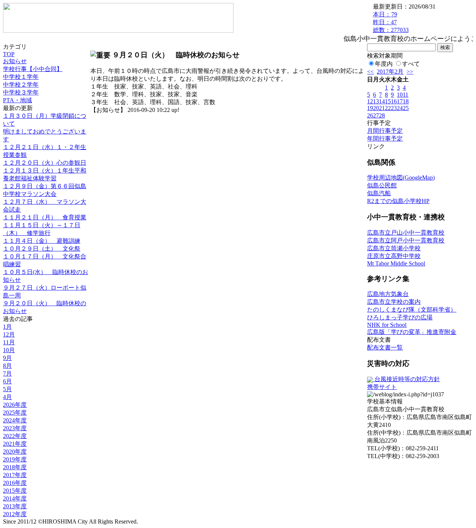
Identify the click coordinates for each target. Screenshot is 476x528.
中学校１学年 (21, 77)
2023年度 (15, 428)
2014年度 (15, 498)
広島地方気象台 (388, 294)
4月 (7, 397)
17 (400, 101)
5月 (7, 389)
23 (394, 108)
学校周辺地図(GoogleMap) (401, 177)
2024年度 (15, 420)
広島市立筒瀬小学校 (394, 248)
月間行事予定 (385, 131)
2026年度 (15, 405)
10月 (9, 350)
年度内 (384, 64)
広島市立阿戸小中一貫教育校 (405, 240)
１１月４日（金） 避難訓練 (41, 241)
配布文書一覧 (385, 347)
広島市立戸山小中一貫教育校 (405, 232)
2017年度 (15, 475)
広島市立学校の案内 (394, 302)
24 (400, 108)
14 (382, 101)
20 (376, 108)
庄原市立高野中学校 (394, 256)
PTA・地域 (17, 100)
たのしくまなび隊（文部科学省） (411, 309)
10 (400, 94)
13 (376, 101)
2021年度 (15, 444)
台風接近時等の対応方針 (406, 379)
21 (382, 108)
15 (388, 101)
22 (388, 108)
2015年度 (15, 490)
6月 (7, 381)
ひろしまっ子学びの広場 (399, 317)
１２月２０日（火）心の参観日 (44, 163)
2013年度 (15, 506)
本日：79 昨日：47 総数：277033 (391, 22)
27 (376, 115)
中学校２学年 (21, 84)
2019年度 (15, 459)
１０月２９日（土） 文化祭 (41, 248)
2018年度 (15, 467)
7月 (7, 373)
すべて (411, 64)
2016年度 (15, 483)
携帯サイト (382, 387)
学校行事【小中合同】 (32, 69)
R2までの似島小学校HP (398, 201)
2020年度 (15, 451)
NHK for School (386, 325)
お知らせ (15, 61)
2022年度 (15, 436)
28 (382, 115)
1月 (7, 326)
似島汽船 (379, 193)
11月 (9, 342)
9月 (7, 358)
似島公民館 (382, 185)
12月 (9, 334)
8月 (7, 366)
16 (394, 101)
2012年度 (15, 514)
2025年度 (15, 412)
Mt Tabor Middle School (396, 263)
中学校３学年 (21, 92)
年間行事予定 (385, 138)
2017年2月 (390, 71)
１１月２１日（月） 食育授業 (44, 217)
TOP (9, 54)
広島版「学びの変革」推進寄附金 (411, 332)
